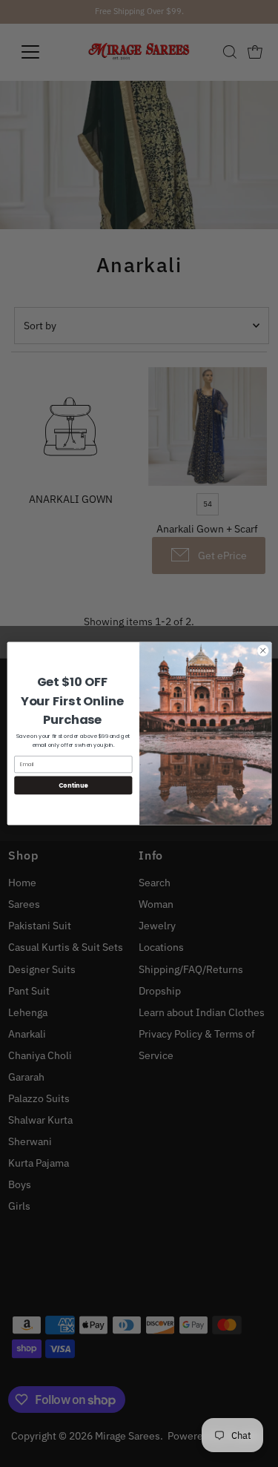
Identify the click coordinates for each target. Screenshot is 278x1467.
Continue (72, 785)
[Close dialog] (262, 650)
